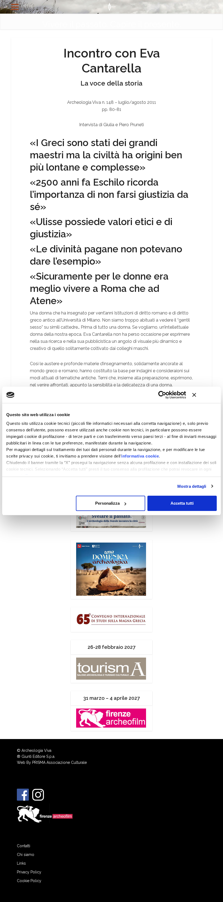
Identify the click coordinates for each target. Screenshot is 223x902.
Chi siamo (25, 854)
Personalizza (107, 503)
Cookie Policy (29, 881)
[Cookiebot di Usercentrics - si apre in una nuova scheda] (162, 395)
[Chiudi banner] (204, 395)
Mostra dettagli (191, 486)
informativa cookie (140, 456)
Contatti (23, 846)
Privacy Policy (29, 872)
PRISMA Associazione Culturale (59, 762)
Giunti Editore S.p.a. (38, 756)
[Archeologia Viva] (111, 6)
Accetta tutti (182, 503)
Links (21, 863)
